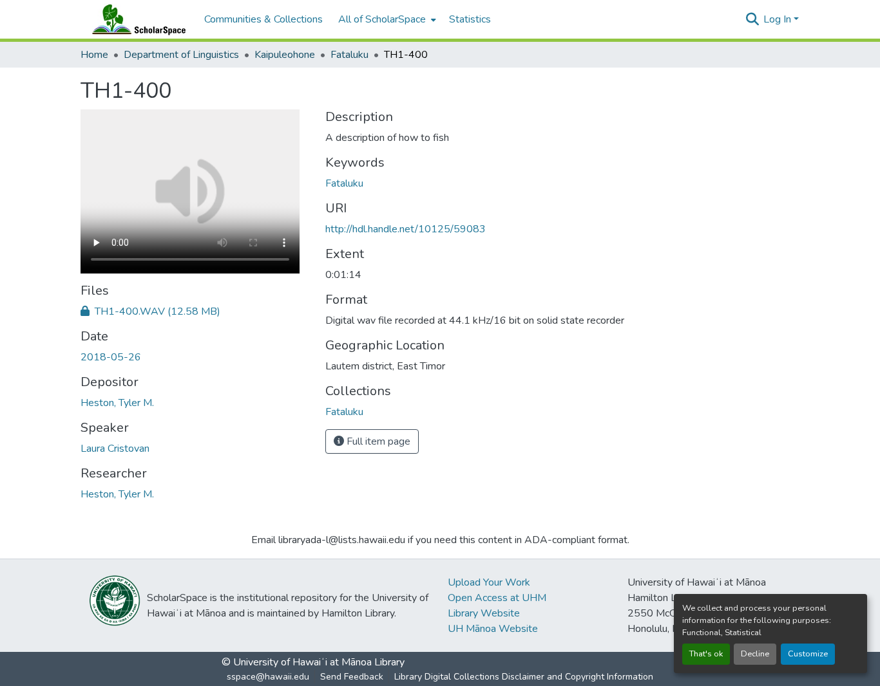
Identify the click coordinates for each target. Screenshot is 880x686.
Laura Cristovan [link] (115, 448)
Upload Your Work (489, 582)
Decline (755, 654)
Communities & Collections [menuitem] (263, 19)
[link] (195, 311)
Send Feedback (351, 677)
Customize (808, 654)
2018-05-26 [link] (111, 357)
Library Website (484, 613)
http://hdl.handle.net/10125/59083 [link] (405, 229)
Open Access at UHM (497, 598)
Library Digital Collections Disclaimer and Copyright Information (523, 677)
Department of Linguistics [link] (181, 55)
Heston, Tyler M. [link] (117, 403)
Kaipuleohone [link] (284, 55)
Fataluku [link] (349, 55)
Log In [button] (778, 19)
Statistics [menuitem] (470, 19)
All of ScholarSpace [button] (382, 19)
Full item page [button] (377, 441)
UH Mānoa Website (493, 629)
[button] (136, 19)
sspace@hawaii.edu (268, 677)
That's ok (706, 654)
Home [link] (94, 55)
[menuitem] (386, 19)
